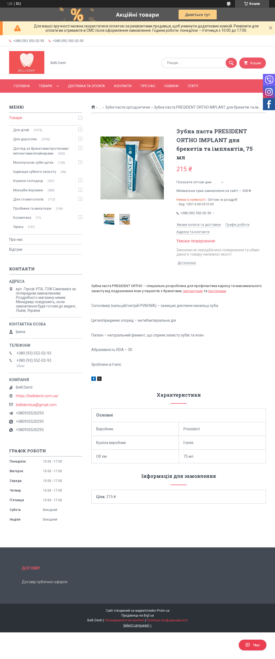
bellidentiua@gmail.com (36, 405)
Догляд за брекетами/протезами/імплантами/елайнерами (41, 150)
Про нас (148, 86)
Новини (171, 86)
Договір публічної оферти (44, 582)
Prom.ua (163, 611)
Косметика (22, 218)
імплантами (193, 291)
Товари (45, 86)
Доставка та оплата (86, 86)
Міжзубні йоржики (28, 190)
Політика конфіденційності (167, 620)
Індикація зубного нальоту (34, 172)
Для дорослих (25, 139)
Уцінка (18, 227)
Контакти (123, 86)
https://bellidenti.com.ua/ (37, 396)
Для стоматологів (28, 199)
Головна (22, 86)
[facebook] (93, 379)
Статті (193, 86)
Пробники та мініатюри (32, 208)
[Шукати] (231, 63)
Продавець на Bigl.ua (137, 615)
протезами (217, 291)
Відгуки (15, 249)
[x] (99, 379)
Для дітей (21, 130)
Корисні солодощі (28, 181)
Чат (256, 645)
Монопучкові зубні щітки (33, 162)
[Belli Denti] (26, 72)
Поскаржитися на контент (124, 620)
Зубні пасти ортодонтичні (127, 107)
